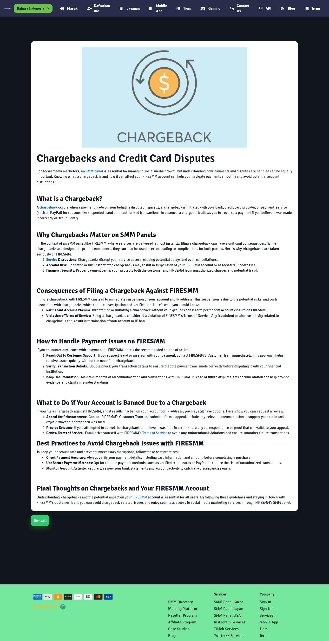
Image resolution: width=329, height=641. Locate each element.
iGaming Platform (182, 608)
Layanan (133, 8)
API (268, 8)
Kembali (40, 520)
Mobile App (161, 8)
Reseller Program (182, 615)
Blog (291, 8)
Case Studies (178, 629)
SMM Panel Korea (228, 602)
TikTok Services (226, 629)
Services (266, 615)
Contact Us (243, 8)
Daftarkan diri (102, 8)
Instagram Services (229, 622)
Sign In (265, 602)
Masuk (72, 8)
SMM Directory (180, 602)
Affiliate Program (182, 622)
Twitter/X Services (229, 635)
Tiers (187, 8)
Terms (316, 8)
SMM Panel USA (227, 615)
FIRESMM (139, 497)
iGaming (213, 8)
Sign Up (266, 608)
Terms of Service (154, 433)
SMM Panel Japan (228, 608)
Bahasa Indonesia (30, 8)
